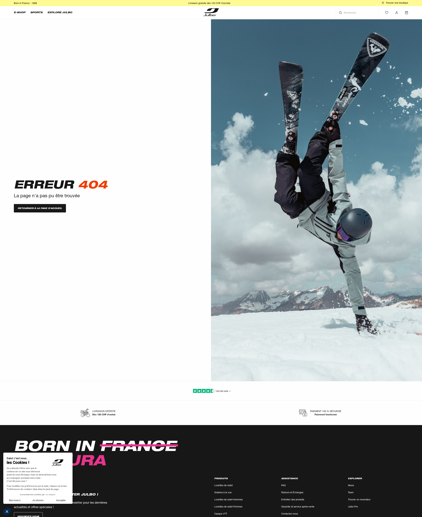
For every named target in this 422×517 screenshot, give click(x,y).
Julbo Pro (353, 506)
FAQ (283, 485)
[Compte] (396, 12)
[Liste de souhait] (386, 12)
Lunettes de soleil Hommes (228, 499)
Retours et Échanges (292, 492)
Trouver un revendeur (359, 499)
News (351, 485)
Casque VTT (220, 513)
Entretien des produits (292, 499)
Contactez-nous (289, 513)
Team (351, 492)
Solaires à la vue (223, 492)
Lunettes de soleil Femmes (228, 506)
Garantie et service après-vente (297, 506)
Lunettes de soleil (223, 485)
